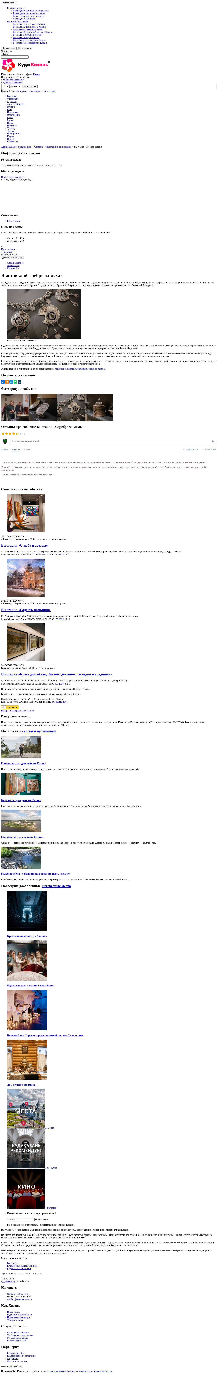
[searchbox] (109, 54)
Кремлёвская (13, 221)
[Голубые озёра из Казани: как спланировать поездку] (21, 868)
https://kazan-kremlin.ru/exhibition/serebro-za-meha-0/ (80, 369)
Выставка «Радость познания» (26, 610)
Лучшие (16, 449)
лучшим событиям (12, 82)
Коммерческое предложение (21, 1355)
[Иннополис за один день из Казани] (21, 757)
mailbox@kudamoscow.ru (19, 1299)
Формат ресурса (15, 1320)
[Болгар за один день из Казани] (21, 794)
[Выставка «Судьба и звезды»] (109, 513)
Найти (5, 54)
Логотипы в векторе (17, 1361)
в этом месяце (48, 91)
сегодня (17, 91)
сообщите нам (59, 701)
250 (59, 554)
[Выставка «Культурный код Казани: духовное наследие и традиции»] (109, 642)
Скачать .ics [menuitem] (13, 268)
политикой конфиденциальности (96, 1371)
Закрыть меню (24, 48)
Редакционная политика (19, 1314)
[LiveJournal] (19, 382)
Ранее (27, 449)
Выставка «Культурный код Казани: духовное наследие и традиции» (56, 674)
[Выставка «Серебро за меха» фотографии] (15, 420)
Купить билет (8, 249)
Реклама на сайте (15, 1353)
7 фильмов (50, 1208)
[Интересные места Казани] (26, 1128)
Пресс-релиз (13, 1312)
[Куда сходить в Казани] (33, 71)
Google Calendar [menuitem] (15, 263)
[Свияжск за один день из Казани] (21, 831)
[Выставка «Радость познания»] (109, 578)
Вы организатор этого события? (17, 710)
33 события (51, 1168)
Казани (36, 74)
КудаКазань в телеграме (19, 1268)
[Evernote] (15, 382)
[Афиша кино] (26, 1208)
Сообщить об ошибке (18, 1294)
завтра (25, 91)
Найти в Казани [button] (9, 3)
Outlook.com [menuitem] (13, 265)
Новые (4, 449)
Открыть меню (8, 48)
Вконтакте (12, 1263)
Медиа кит (12, 1358)
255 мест (49, 1128)
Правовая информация (18, 1317)
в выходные (35, 91)
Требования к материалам (20, 1335)
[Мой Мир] (11, 382)
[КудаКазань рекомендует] (26, 1168)
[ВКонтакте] (3, 382)
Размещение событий (18, 1332)
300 (59, 619)
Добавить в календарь (12, 257)
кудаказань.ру (8, 1281)
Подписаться (41, 1219)
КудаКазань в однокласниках (22, 1266)
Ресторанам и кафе (16, 1340)
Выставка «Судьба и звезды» (24, 545)
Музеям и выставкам (17, 1338)
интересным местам (14, 79)
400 (59, 683)
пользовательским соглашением (60, 1371)
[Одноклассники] (7, 382)
